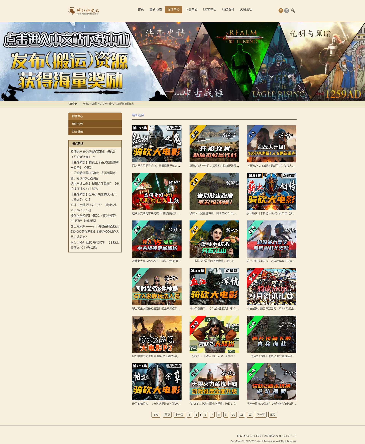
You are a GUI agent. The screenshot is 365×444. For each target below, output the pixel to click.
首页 (141, 9)
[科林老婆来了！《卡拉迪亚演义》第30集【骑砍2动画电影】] (214, 286)
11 (241, 414)
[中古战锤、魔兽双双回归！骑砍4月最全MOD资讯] (271, 286)
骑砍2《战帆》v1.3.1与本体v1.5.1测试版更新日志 (108, 103)
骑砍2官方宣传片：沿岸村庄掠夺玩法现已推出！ (218, 165)
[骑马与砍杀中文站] (83, 11)
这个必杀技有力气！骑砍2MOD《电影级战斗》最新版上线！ (283, 260)
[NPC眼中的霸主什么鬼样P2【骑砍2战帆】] (157, 334)
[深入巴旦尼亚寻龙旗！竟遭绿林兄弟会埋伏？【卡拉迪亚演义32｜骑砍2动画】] (157, 143)
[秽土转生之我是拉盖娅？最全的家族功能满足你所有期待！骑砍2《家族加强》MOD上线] (157, 286)
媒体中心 (173, 9)
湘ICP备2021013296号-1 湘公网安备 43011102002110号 (267, 436)
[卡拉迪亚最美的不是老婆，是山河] (214, 239)
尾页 (272, 414)
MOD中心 (209, 9)
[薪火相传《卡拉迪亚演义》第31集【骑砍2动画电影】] (271, 191)
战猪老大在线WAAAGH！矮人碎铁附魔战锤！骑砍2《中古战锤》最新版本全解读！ (181, 260)
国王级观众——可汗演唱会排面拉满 (95, 226)
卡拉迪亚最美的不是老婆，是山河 (214, 260)
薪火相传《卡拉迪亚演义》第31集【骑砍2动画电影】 (278, 213)
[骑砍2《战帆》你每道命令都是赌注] (271, 334)
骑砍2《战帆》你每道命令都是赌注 (271, 356)
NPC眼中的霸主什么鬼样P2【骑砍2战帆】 (157, 356)
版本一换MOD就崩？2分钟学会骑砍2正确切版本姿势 (278, 403)
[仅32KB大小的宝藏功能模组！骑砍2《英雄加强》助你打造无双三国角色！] (214, 381)
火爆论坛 (246, 9)
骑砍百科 (228, 9)
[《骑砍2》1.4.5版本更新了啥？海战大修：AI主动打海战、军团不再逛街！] (271, 143)
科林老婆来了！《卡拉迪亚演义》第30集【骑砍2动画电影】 (225, 308)
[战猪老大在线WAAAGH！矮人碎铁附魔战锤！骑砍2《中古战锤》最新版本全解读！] (157, 239)
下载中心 (191, 9)
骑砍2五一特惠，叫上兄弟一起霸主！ (214, 356)
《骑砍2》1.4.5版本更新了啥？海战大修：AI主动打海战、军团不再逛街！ (290, 165)
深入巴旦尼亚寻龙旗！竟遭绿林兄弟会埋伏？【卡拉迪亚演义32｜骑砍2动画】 (178, 165)
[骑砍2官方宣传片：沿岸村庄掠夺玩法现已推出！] (214, 143)
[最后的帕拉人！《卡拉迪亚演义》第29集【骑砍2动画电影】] (157, 381)
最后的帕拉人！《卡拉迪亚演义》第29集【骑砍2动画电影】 (167, 403)
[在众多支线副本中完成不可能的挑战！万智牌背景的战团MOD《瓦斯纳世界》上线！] (157, 191)
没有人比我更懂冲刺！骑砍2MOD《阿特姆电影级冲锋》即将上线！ (229, 213)
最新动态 (156, 9)
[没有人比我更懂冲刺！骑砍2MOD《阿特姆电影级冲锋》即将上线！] (214, 191)
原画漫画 (77, 131)
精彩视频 (77, 123)
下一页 (261, 414)
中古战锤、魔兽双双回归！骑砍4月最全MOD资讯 (276, 308)
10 (233, 414)
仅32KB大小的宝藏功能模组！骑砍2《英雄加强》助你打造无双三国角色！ (233, 403)
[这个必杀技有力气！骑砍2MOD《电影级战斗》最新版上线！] (271, 239)
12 (250, 414)
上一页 (179, 414)
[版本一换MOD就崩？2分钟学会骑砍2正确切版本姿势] (271, 381)
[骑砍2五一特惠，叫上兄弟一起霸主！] (214, 334)
